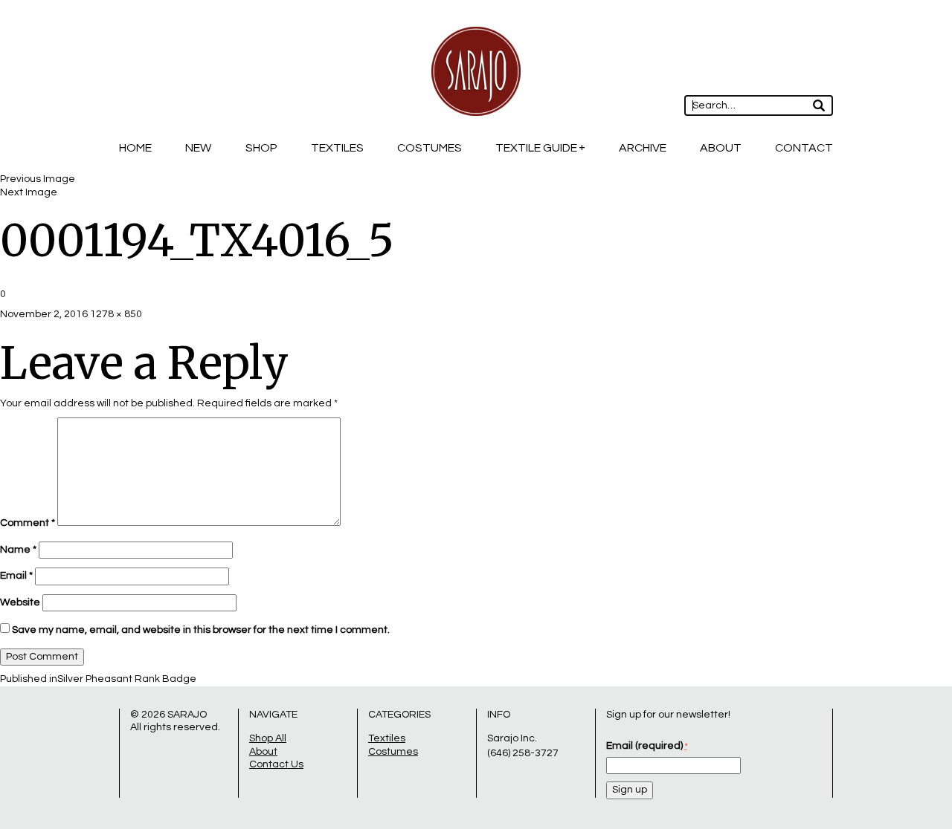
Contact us (276, 764)
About (721, 148)
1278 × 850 (116, 314)
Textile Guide (536, 148)
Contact (804, 148)
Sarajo (187, 714)
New (198, 148)
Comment (27, 523)
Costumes (429, 148)
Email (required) (646, 746)
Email (16, 575)
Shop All (267, 738)
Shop (261, 148)
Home (135, 148)
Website (20, 602)
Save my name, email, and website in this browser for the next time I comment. (201, 630)
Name (18, 549)
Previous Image (37, 179)
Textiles (337, 148)
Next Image (28, 192)
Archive (642, 148)
